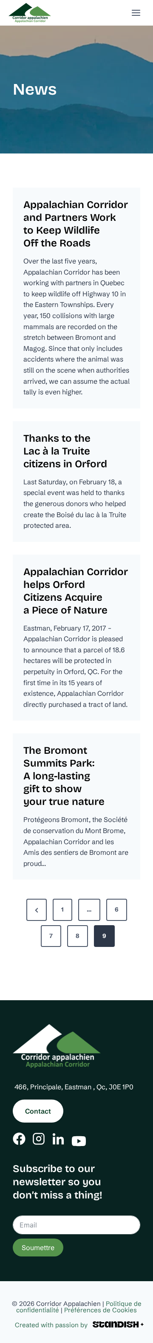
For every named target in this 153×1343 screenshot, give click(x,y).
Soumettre (38, 1247)
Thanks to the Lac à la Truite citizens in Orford (65, 451)
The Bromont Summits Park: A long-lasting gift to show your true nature (64, 776)
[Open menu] (135, 12)
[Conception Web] (118, 1325)
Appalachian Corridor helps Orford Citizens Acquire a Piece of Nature (75, 591)
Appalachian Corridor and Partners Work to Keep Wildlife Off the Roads (75, 224)
